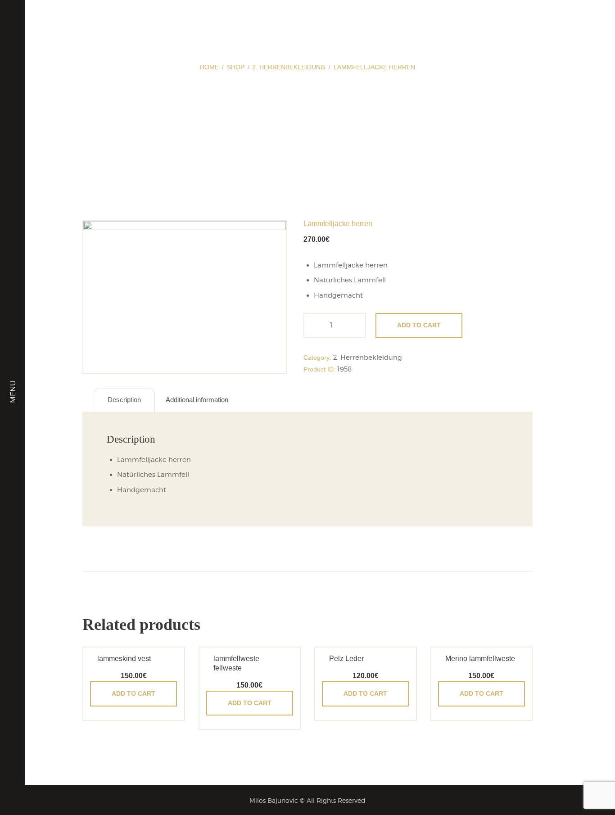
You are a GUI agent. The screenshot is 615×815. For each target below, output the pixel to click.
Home (209, 67)
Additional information (197, 399)
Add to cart (419, 325)
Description (124, 399)
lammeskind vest (124, 658)
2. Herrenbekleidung (289, 67)
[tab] (124, 400)
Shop (235, 67)
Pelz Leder (346, 658)
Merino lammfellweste (480, 658)
